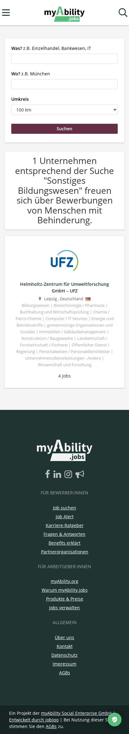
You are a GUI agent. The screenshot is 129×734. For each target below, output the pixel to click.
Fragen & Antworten (64, 534)
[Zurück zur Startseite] (64, 13)
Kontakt (65, 646)
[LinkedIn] (58, 475)
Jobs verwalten (64, 608)
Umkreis (20, 99)
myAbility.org (64, 581)
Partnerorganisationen (64, 552)
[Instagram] (69, 475)
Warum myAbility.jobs (65, 590)
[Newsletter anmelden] (79, 475)
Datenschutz (64, 655)
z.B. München (30, 74)
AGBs (64, 673)
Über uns (64, 637)
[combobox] (64, 59)
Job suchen (64, 508)
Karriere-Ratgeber (65, 525)
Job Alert (65, 516)
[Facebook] (48, 475)
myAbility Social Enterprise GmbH (76, 713)
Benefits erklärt (64, 543)
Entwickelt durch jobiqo (34, 720)
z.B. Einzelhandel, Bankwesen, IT (51, 48)
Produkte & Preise (64, 599)
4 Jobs (64, 376)
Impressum (64, 664)
